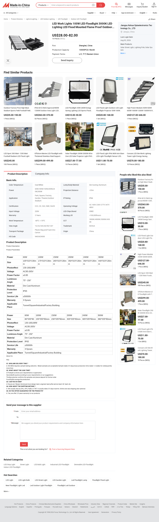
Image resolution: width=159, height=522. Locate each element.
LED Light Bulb (24, 480)
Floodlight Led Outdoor (66, 485)
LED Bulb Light (39, 464)
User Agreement (93, 512)
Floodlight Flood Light (100, 480)
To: (18, 417)
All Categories (11, 13)
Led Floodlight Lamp (79, 480)
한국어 (99, 507)
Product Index (122, 504)
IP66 (91, 198)
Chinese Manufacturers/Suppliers (50, 504)
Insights (142, 504)
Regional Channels (109, 504)
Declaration (105, 512)
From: (16, 411)
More (122, 53)
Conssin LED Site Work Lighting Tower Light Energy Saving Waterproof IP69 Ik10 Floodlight (145, 349)
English (21, 507)
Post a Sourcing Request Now (62, 449)
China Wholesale (69, 504)
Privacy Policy (116, 512)
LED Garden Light (59, 480)
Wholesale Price (83, 504)
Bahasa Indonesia (148, 507)
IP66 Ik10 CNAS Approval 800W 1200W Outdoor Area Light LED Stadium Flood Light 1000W (145, 199)
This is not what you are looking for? (34, 449)
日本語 (106, 507)
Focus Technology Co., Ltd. (63, 512)
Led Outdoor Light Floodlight (41, 485)
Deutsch (75, 507)
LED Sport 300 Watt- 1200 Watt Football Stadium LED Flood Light (145, 274)
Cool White (39, 185)
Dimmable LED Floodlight (83, 464)
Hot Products (18, 504)
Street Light (24, 464)
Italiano (67, 507)
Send (24, 444)
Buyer (102, 13)
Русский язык (57, 507)
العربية (93, 507)
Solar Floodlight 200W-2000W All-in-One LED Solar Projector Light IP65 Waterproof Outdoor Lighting (145, 311)
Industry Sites (95, 504)
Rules (155, 13)
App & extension (127, 13)
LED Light (9, 480)
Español (29, 507)
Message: (15, 423)
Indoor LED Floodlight (12, 467)
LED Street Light (41, 480)
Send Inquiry (67, 60)
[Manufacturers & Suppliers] (16, 5)
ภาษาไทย (120, 507)
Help (113, 13)
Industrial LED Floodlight (59, 464)
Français (47, 507)
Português (38, 507)
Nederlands (84, 507)
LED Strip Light (9, 464)
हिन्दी (113, 507)
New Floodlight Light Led (15, 485)
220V (37, 211)
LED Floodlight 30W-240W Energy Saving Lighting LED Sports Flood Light (145, 218)
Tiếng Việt (136, 507)
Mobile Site (133, 504)
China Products (31, 504)
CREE (91, 211)
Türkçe (128, 507)
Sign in (154, 6)
